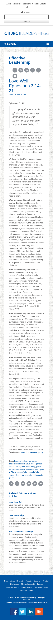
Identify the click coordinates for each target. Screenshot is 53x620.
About (8, 4)
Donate (43, 4)
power (39, 466)
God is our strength (23, 475)
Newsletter (17, 4)
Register (29, 581)
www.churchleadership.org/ (32, 452)
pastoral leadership (17, 464)
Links (27, 7)
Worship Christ (32, 469)
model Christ (34, 472)
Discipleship (14, 584)
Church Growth (26, 587)
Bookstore (27, 4)
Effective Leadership (28, 584)
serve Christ (22, 472)
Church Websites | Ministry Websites (20, 602)
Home (6, 581)
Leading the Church (12, 587)
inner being (30, 466)
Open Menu (10, 44)
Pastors (40, 584)
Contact (35, 4)
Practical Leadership (41, 587)
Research (23, 590)
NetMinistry (42, 602)
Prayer (11, 475)
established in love (17, 469)
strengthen (20, 466)
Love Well (30, 464)
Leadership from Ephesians (26, 461)
